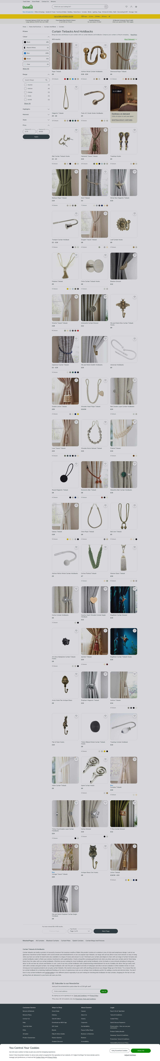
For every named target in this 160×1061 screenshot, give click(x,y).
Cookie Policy (40, 1057)
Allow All (141, 1051)
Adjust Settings (130, 1055)
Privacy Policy (52, 1057)
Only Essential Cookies (120, 1051)
